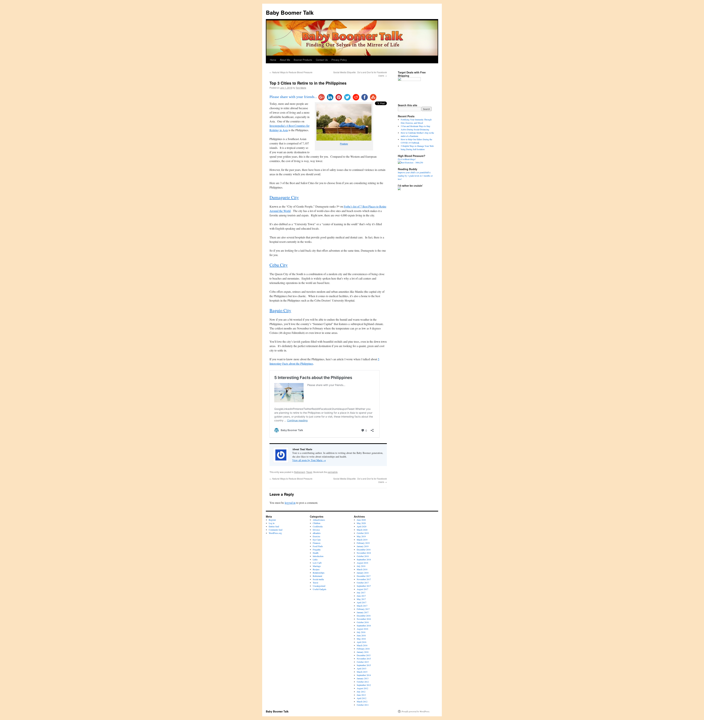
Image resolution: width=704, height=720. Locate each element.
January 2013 (362, 678)
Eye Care (317, 539)
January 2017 (362, 612)
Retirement (299, 472)
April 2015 (361, 668)
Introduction (318, 556)
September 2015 (364, 665)
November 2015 (364, 658)
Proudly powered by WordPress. (416, 711)
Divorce (316, 529)
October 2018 (363, 556)
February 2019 (363, 542)
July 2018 (361, 566)
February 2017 (363, 608)
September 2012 (364, 684)
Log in (271, 523)
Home (273, 59)
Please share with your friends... (293, 97)
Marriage (317, 566)
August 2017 (362, 589)
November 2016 (364, 618)
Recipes (316, 569)
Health (315, 552)
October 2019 (363, 533)
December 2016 (364, 615)
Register (272, 519)
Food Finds (318, 546)
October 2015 (363, 661)
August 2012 (362, 688)
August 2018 (362, 562)
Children (316, 523)
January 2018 (362, 572)
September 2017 (364, 585)
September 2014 (364, 675)
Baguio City (280, 310)
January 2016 (362, 651)
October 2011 (363, 704)
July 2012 (361, 691)
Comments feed (275, 529)
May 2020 (361, 523)
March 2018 (362, 569)
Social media (318, 579)
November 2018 (364, 552)
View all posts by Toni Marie (309, 460)
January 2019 (362, 546)
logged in (290, 503)
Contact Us (322, 59)
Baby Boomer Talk (290, 12)
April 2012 (361, 698)
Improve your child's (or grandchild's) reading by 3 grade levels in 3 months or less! (415, 175)
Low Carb (317, 562)
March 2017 (362, 605)
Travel (309, 472)
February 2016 (363, 648)
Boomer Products (303, 59)
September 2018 (364, 559)
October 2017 (363, 582)
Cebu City (279, 265)
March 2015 (362, 671)
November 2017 (364, 579)
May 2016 (361, 638)
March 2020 (362, 529)
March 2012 (362, 701)
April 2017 (361, 602)
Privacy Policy (339, 59)
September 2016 (364, 625)
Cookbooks (318, 526)
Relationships (318, 572)
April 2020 (361, 526)
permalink (333, 472)
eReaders (317, 533)
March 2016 (362, 645)
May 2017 (361, 599)
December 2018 (364, 549)
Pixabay (344, 143)
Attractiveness (319, 519)
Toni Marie (301, 87)
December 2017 (364, 575)
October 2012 (363, 681)
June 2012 (361, 694)
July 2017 (361, 592)
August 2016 (362, 628)
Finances (316, 542)
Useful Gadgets (319, 589)
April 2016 (361, 642)
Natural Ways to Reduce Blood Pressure (291, 72)
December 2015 (364, 655)
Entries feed (274, 526)
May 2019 (361, 536)
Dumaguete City (284, 197)
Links (315, 559)
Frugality (317, 549)
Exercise (316, 536)
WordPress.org (275, 533)
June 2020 (361, 519)
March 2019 (362, 539)
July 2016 (361, 632)
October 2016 (363, 622)
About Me (285, 59)
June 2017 (361, 595)
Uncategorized (319, 585)
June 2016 (361, 635)
